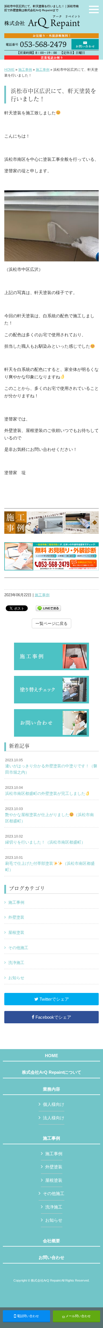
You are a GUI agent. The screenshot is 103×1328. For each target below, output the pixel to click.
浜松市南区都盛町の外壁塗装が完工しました (45, 791)
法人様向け (53, 1117)
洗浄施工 (16, 962)
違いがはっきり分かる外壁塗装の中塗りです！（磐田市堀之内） (51, 766)
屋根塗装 (16, 932)
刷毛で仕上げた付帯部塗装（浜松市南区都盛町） (50, 864)
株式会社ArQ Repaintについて (51, 1072)
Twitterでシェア (53, 999)
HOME (9, 70)
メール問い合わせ (78, 1316)
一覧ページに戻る (51, 623)
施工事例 (25, 70)
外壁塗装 (16, 917)
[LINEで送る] (48, 607)
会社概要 (51, 1241)
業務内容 (51, 1089)
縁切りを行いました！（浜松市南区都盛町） (45, 839)
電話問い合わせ (27, 1316)
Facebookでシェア (52, 1017)
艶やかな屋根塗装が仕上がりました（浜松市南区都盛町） (49, 815)
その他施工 (18, 947)
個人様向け (53, 1104)
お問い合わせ (51, 1257)
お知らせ (16, 977)
